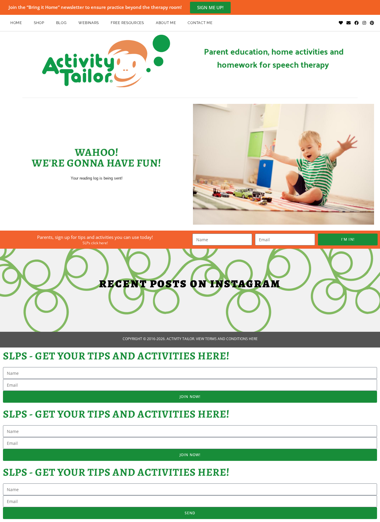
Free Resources (127, 23)
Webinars (88, 23)
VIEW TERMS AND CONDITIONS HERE (227, 338)
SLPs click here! (95, 242)
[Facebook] (356, 23)
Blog (61, 23)
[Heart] (341, 23)
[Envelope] (348, 23)
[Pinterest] (372, 23)
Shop (39, 23)
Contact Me (200, 23)
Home (16, 23)
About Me (166, 23)
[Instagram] (364, 23)
